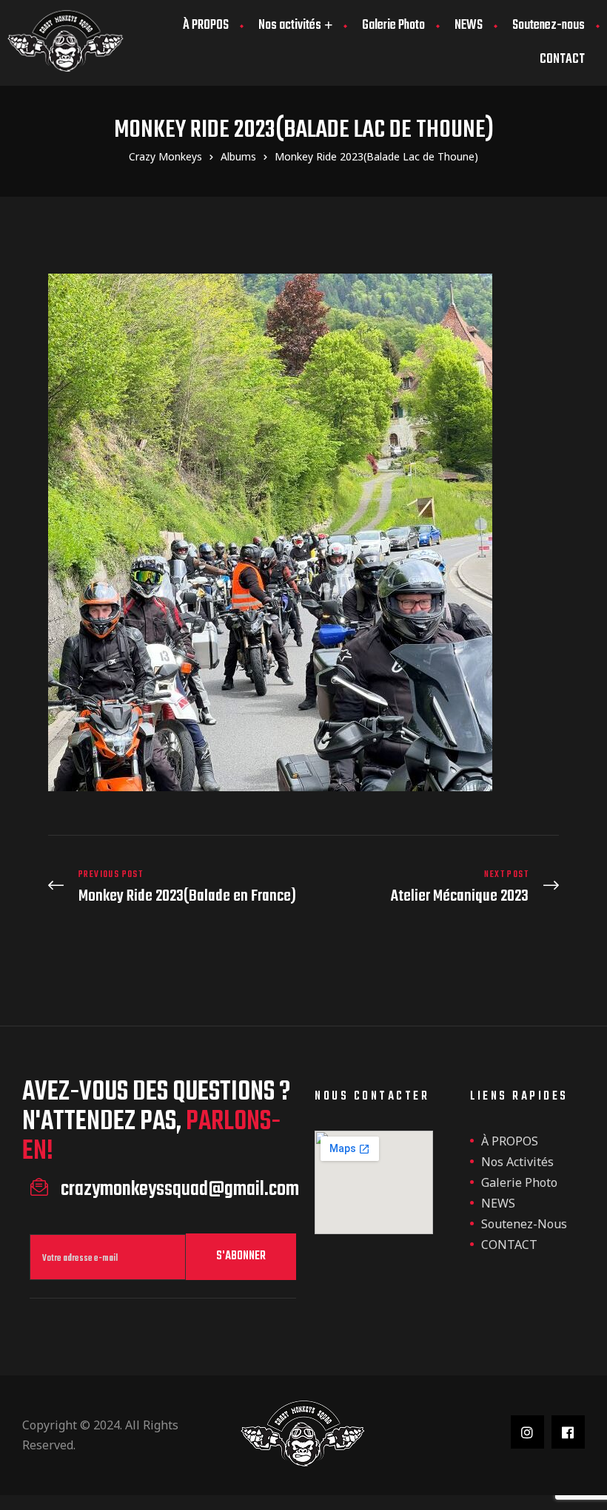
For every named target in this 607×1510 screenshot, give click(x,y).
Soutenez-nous (548, 25)
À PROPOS (206, 25)
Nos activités (289, 25)
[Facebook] (568, 1432)
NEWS (469, 25)
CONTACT (562, 59)
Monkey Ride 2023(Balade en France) (172, 887)
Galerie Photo (393, 25)
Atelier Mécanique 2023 (435, 887)
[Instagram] (527, 1432)
